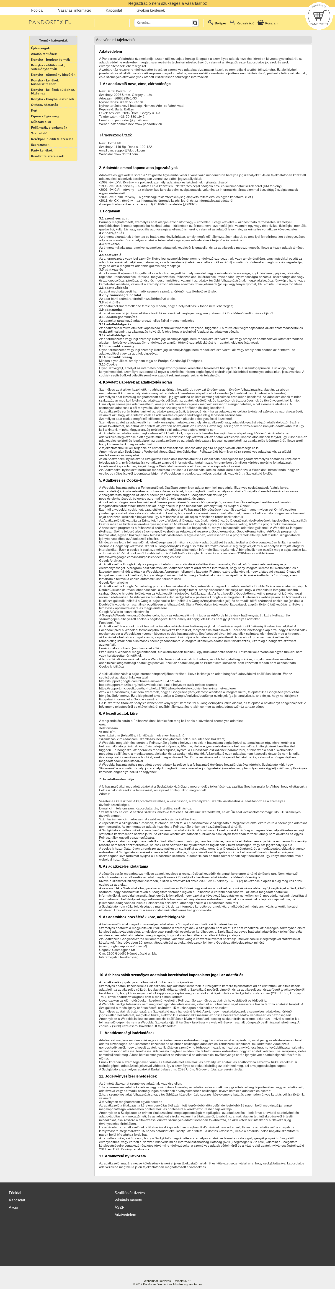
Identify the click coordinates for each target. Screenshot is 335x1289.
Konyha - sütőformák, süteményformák (48, 67)
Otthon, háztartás (44, 105)
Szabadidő (39, 133)
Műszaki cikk (41, 122)
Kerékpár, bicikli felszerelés (52, 139)
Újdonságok (40, 48)
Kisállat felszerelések (47, 156)
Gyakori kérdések (151, 10)
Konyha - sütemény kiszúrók (53, 74)
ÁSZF (119, 1207)
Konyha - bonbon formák (50, 59)
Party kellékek (42, 150)
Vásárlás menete (128, 1200)
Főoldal (37, 10)
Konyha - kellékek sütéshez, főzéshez (53, 91)
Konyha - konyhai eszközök (52, 99)
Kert (34, 110)
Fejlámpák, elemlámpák (49, 127)
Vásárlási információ (74, 10)
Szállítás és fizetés (130, 1193)
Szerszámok (40, 144)
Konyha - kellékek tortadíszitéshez (45, 82)
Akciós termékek (44, 54)
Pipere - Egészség (45, 116)
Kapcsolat (114, 10)
